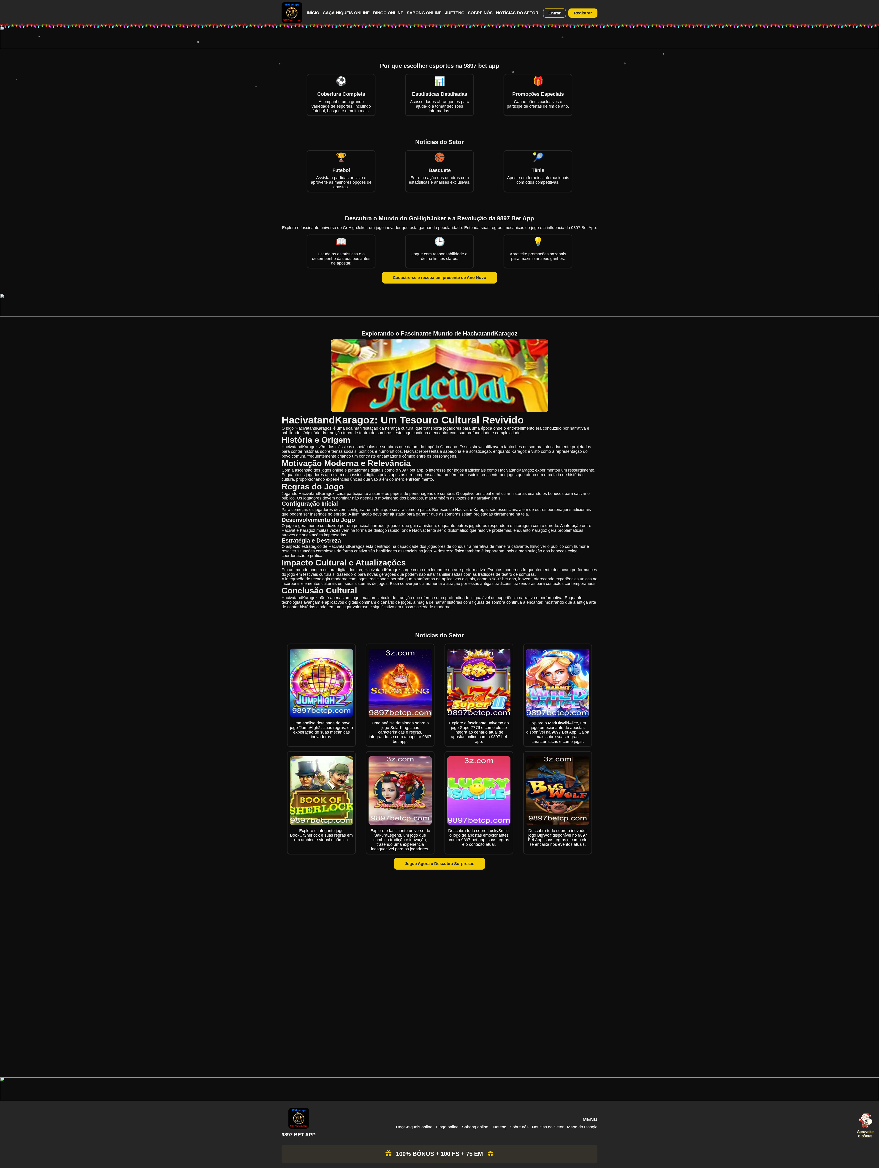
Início (313, 13)
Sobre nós (480, 13)
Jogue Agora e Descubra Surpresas (439, 863)
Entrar (554, 13)
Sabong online (424, 13)
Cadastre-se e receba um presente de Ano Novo (439, 277)
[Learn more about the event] (439, 47)
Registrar (583, 13)
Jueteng (454, 13)
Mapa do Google (582, 1127)
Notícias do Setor (517, 13)
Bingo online (388, 13)
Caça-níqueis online (346, 13)
